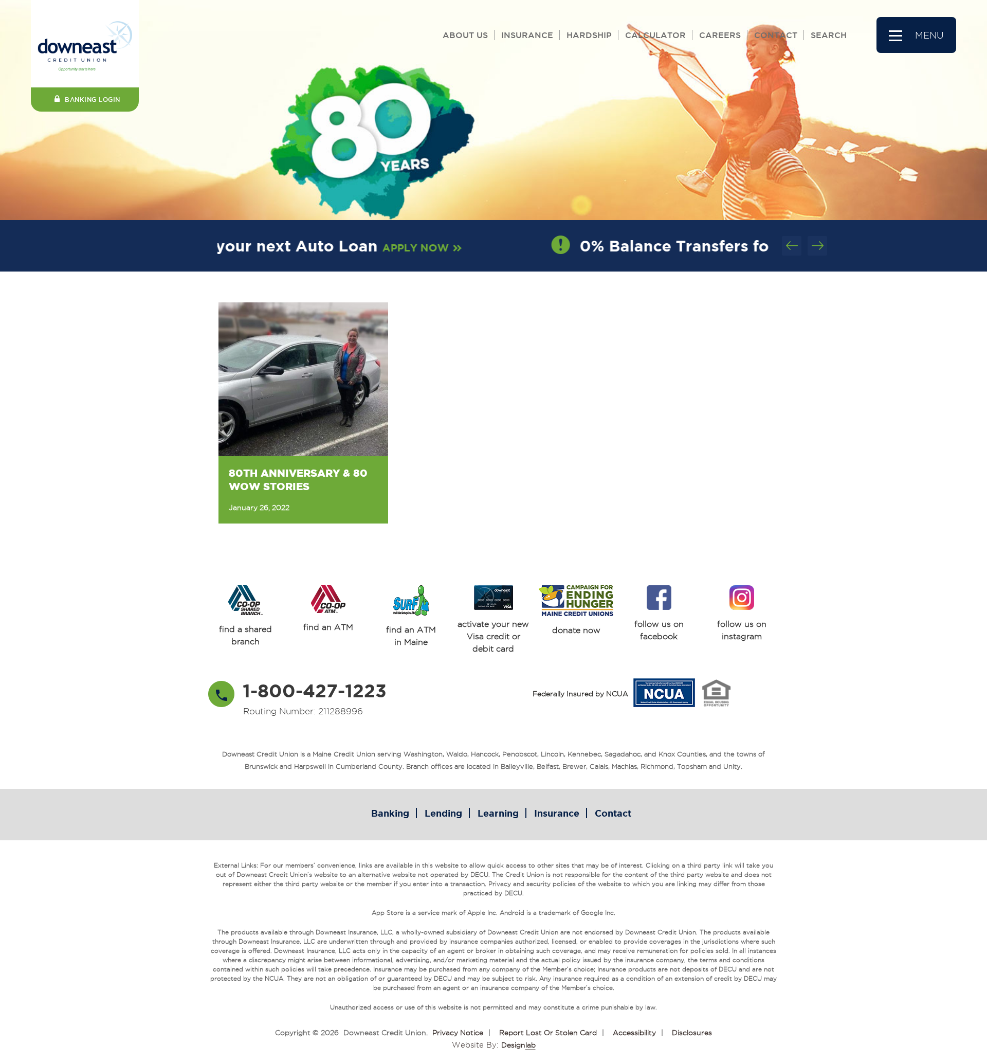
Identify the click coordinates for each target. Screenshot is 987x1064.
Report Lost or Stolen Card (548, 1033)
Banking (390, 813)
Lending (443, 813)
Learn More (705, 248)
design (518, 1045)
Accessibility (634, 1033)
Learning (498, 813)
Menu (929, 35)
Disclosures (692, 1033)
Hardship (589, 35)
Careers (720, 35)
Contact (775, 35)
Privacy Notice (457, 1033)
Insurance (527, 35)
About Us (465, 35)
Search (829, 35)
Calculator (655, 35)
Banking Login (92, 99)
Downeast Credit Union (384, 1033)
